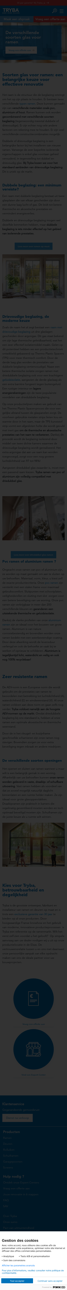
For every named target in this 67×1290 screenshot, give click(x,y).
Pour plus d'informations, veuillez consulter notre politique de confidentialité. (33, 1271)
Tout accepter (17, 1281)
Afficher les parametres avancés (18, 1265)
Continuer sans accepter (50, 1281)
